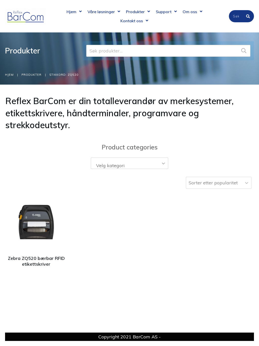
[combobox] (129, 163)
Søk (243, 50)
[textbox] (129, 165)
